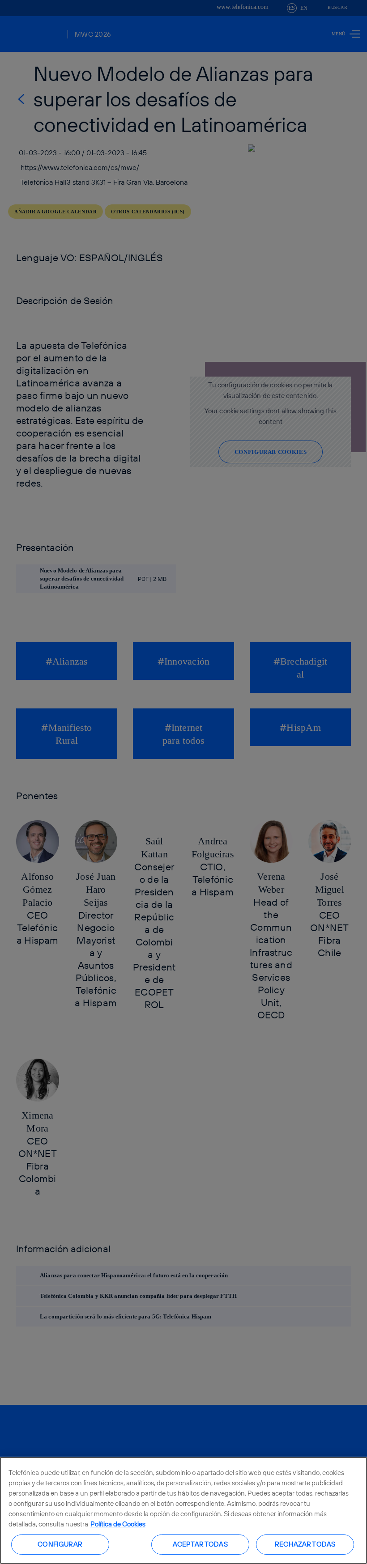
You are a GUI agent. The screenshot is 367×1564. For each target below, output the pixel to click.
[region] (183, 1510)
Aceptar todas (200, 1544)
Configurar (60, 1544)
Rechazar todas (305, 1544)
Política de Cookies (117, 1524)
